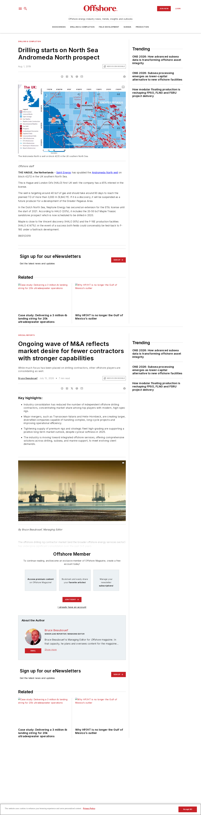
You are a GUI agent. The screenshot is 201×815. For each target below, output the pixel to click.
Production (142, 27)
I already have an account (72, 607)
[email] (81, 76)
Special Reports (26, 335)
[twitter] (72, 76)
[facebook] (62, 76)
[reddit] (76, 76)
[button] (20, 9)
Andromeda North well (105, 172)
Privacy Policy (89, 808)
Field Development (109, 27)
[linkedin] (67, 76)
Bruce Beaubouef (27, 378)
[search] (25, 9)
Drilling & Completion (82, 27)
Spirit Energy (63, 172)
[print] (124, 76)
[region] (100, 809)
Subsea (127, 27)
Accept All (187, 809)
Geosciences (59, 27)
